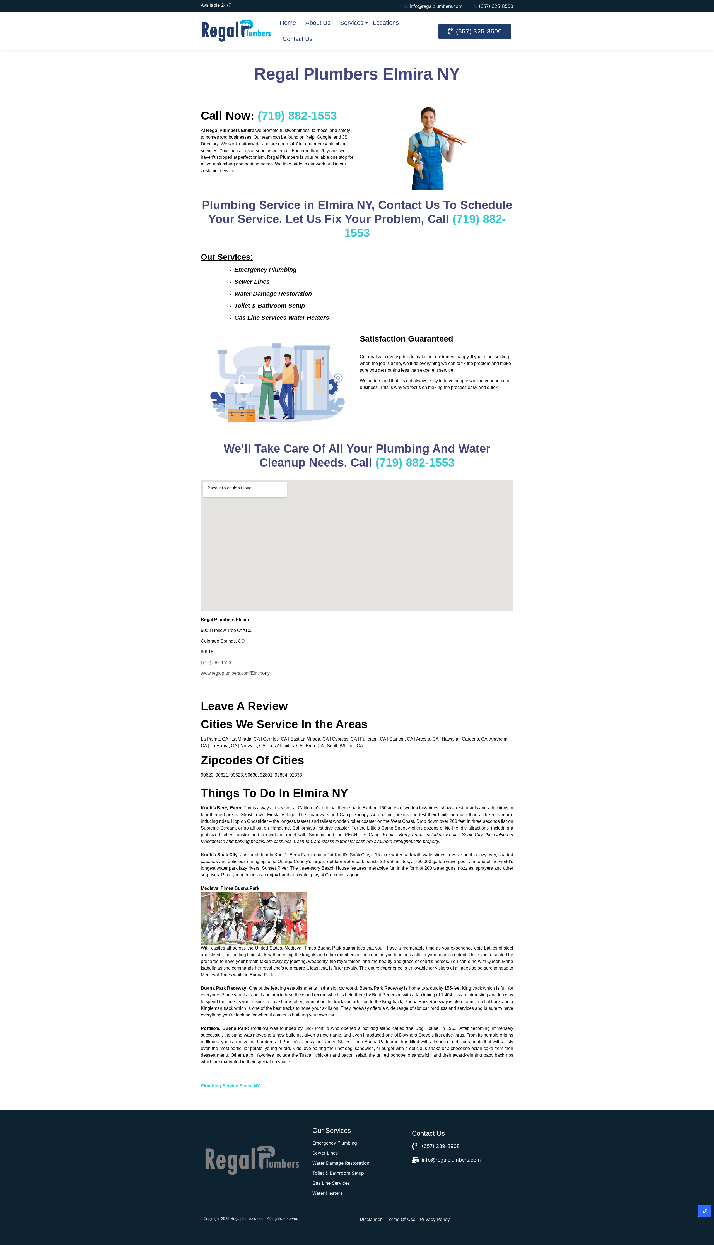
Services (351, 22)
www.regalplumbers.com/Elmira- (233, 673)
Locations (386, 22)
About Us (318, 22)
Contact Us (298, 38)
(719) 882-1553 (297, 115)
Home (288, 22)
